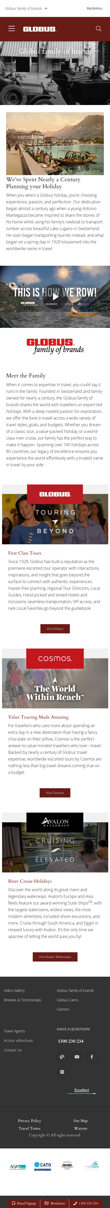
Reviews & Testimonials (22, 999)
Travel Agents (14, 1031)
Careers (63, 1009)
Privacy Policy (29, 1120)
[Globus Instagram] (62, 1072)
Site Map (80, 1120)
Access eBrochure (18, 1040)
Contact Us (13, 1050)
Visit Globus (55, 628)
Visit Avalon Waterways (55, 957)
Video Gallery (14, 990)
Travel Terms (29, 1128)
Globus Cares (67, 999)
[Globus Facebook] (91, 1057)
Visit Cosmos (55, 793)
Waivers (80, 1128)
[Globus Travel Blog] (62, 1057)
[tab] (55, 566)
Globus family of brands (23, 8)
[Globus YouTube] (77, 1057)
